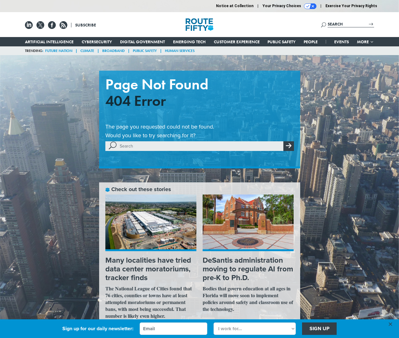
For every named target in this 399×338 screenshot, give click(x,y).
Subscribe (85, 25)
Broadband (113, 50)
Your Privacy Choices (282, 6)
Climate (87, 50)
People (311, 42)
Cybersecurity (97, 42)
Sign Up (319, 328)
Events (341, 42)
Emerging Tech (189, 42)
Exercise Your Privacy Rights (351, 6)
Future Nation (58, 50)
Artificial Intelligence (49, 42)
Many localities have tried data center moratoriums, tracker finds (148, 269)
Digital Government (142, 42)
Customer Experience (237, 42)
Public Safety (281, 42)
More (363, 42)
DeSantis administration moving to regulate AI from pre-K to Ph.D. (248, 269)
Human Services (180, 50)
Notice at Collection (234, 6)
